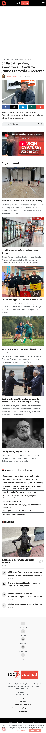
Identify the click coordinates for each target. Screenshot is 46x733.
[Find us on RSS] (23, 655)
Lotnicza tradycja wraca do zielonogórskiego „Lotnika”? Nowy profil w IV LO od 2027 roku (26, 595)
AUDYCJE (15, 59)
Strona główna (6, 59)
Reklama (23, 701)
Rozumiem (35, 730)
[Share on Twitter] (14, 107)
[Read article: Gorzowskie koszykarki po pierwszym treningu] (23, 182)
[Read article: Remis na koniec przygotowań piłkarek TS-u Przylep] (23, 331)
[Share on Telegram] (23, 107)
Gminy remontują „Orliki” (12, 501)
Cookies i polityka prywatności (23, 708)
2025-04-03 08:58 (24, 76)
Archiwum (23, 711)
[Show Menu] (43, 3)
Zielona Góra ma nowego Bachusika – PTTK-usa (18, 561)
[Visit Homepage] (24, 3)
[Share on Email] (40, 107)
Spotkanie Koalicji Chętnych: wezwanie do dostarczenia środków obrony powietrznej (20, 400)
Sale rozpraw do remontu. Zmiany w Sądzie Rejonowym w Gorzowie (19, 497)
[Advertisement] (23, 31)
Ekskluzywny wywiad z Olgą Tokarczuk (25, 604)
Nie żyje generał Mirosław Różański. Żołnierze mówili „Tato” (24, 584)
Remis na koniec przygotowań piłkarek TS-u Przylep (21, 350)
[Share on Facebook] (6, 107)
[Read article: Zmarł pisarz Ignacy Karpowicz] (23, 433)
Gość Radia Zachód (26, 59)
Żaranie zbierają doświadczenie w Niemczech (22, 300)
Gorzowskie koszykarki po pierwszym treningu (22, 200)
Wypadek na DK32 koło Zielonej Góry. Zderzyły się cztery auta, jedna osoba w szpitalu (22, 487)
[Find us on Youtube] (23, 639)
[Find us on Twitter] (23, 631)
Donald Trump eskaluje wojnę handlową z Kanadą (20, 251)
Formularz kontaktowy (23, 704)
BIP (23, 698)
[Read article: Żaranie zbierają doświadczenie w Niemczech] (23, 281)
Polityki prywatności (20, 730)
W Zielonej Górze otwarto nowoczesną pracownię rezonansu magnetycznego (25, 573)
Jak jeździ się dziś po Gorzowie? (15, 514)
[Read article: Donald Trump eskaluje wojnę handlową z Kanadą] (23, 232)
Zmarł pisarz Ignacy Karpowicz (15, 451)
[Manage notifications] (4, 729)
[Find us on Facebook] (23, 623)
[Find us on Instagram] (23, 647)
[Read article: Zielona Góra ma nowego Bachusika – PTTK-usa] (23, 542)
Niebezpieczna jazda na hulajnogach (17, 511)
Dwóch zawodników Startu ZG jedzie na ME (19, 492)
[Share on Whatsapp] (32, 107)
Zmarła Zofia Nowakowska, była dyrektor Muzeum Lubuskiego (22, 506)
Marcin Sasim (11, 76)
